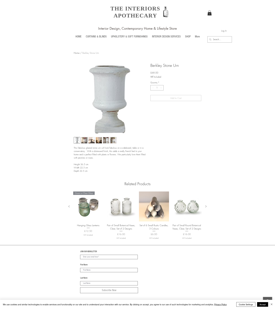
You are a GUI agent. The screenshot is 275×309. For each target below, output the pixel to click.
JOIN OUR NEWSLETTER (88, 252)
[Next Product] (206, 206)
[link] (209, 12)
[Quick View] (121, 206)
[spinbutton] (157, 87)
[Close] (271, 304)
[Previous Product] (69, 206)
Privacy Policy (220, 304)
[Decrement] (152, 87)
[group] (137, 217)
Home (76, 52)
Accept (263, 304)
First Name (84, 265)
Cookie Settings (246, 304)
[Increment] (161, 87)
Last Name (84, 278)
